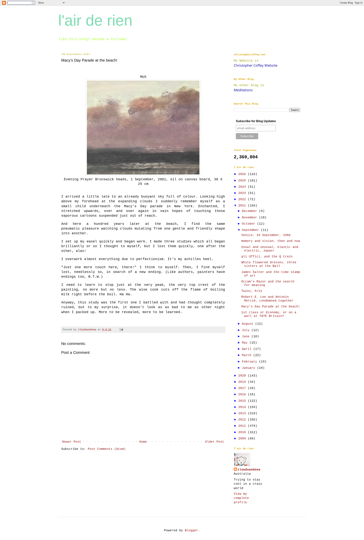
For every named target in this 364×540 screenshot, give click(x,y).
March (247, 355)
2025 (243, 180)
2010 (243, 432)
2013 (243, 413)
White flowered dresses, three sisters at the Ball (268, 264)
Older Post (214, 442)
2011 (243, 426)
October (249, 224)
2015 (243, 401)
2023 (243, 193)
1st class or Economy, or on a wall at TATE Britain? (268, 314)
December (250, 211)
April (247, 349)
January (249, 368)
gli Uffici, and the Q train (267, 256)
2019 (243, 382)
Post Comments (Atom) (107, 449)
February (250, 361)
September (251, 230)
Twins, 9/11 (251, 291)
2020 (243, 375)
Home (143, 442)
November (250, 217)
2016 (243, 394)
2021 (243, 205)
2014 (243, 407)
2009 (243, 438)
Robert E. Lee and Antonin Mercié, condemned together (267, 298)
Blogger (191, 530)
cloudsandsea (249, 469)
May (245, 343)
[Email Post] (121, 329)
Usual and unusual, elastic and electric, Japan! (269, 248)
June (246, 336)
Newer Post (71, 442)
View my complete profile (241, 498)
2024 (243, 187)
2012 (243, 419)
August (248, 324)
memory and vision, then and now (270, 241)
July (246, 330)
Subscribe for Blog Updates (256, 121)
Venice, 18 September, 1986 (266, 235)
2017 (243, 388)
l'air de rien (95, 20)
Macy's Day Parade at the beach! (270, 306)
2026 (243, 174)
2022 (243, 199)
